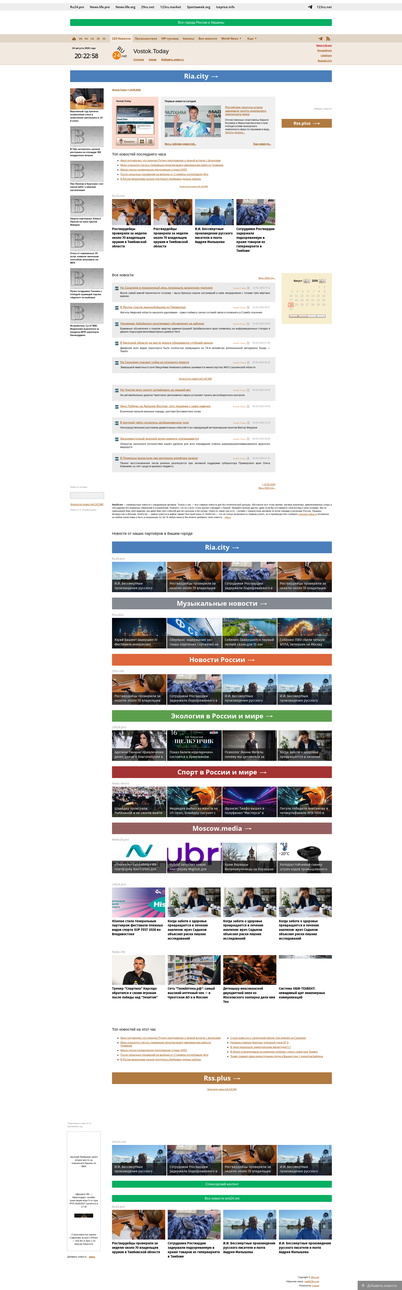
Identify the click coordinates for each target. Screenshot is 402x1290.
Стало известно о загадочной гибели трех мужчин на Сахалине (268, 1038)
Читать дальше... (235, 132)
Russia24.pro (324, 50)
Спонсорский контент (222, 1184)
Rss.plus (118, 615)
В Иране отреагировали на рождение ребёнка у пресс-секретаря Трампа (274, 1051)
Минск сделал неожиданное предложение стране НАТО (153, 169)
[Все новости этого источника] (248, 288)
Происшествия (146, 38)
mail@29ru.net (311, 1281)
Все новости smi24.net (222, 1198)
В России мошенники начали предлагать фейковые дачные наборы (160, 178)
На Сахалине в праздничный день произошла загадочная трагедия (166, 287)
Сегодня (138, 59)
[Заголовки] (150, 141)
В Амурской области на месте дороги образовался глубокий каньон (166, 342)
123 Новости (121, 38)
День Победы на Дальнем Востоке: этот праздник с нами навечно (165, 406)
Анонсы (188, 38)
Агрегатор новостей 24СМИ (86, 504)
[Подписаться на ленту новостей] (328, 38)
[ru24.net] (119, 54)
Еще (250, 38)
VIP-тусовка (170, 38)
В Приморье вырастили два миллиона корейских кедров (159, 458)
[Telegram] (320, 38)
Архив (152, 59)
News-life (118, 952)
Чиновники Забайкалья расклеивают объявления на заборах (162, 323)
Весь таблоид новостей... (180, 144)
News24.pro (120, 839)
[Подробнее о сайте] (135, 120)
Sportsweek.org (198, 7)
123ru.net (324, 7)
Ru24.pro (77, 7)
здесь (227, 517)
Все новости (207, 38)
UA (92, 38)
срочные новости (308, 514)
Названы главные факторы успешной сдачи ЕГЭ (259, 1042)
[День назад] (298, 316)
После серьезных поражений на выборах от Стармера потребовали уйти (164, 174)
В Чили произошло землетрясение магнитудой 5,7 (260, 1047)
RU (86, 38)
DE (98, 38)
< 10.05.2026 (268, 484)
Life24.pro (326, 55)
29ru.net (147, 7)
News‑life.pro (100, 7)
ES (104, 38)
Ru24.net (118, 196)
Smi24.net (119, 1142)
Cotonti (315, 1285)
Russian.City (325, 60)
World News (229, 38)
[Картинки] (142, 141)
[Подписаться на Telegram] (310, 7)
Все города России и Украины (201, 22)
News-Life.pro (324, 45)
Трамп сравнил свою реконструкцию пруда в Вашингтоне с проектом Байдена (276, 1056)
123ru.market (170, 7)
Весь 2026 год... (267, 278)
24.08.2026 (135, 90)
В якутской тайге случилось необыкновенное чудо (154, 422)
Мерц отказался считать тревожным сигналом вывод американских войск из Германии (171, 165)
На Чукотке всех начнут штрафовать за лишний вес (155, 389)
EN (80, 38)
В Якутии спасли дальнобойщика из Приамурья (153, 307)
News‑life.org (125, 7)
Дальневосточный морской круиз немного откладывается (159, 438)
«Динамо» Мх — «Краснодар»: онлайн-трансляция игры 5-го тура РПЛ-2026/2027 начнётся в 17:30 (84, 1200)
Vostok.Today (119, 90)
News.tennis (120, 783)
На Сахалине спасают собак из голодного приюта (154, 362)
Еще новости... (262, 144)
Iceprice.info (225, 7)
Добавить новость (172, 59)
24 (291, 304)
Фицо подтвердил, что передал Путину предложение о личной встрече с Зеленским (170, 160)
